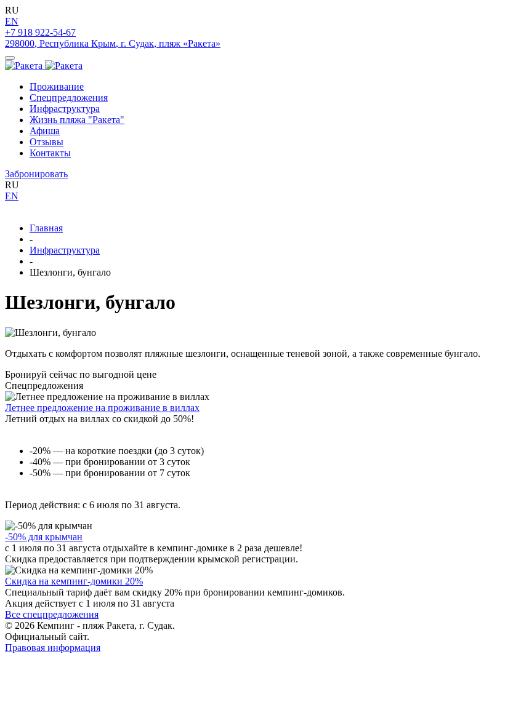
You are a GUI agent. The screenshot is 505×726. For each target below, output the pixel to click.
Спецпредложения (69, 97)
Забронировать (36, 174)
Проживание (57, 86)
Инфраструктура (65, 108)
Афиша (45, 131)
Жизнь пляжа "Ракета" (77, 119)
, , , (112, 43)
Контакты (50, 153)
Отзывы (46, 142)
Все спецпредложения (52, 614)
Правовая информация (52, 647)
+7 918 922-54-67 (40, 32)
